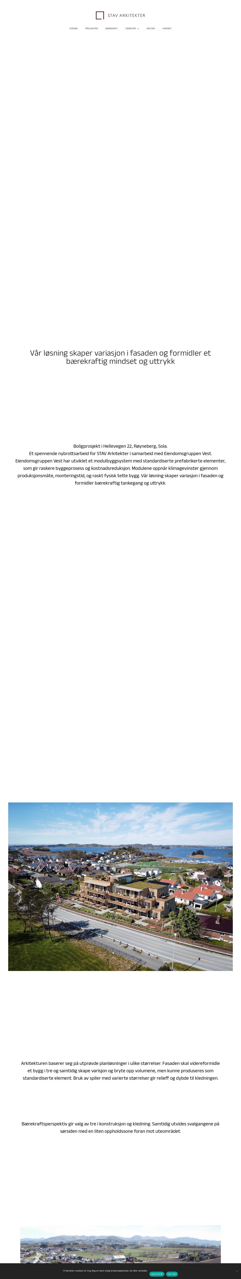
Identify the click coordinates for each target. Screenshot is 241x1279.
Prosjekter (91, 29)
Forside (74, 29)
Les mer (172, 1274)
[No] (237, 1271)
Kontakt (167, 29)
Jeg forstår (157, 1274)
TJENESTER (130, 29)
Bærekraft (112, 29)
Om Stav (151, 29)
